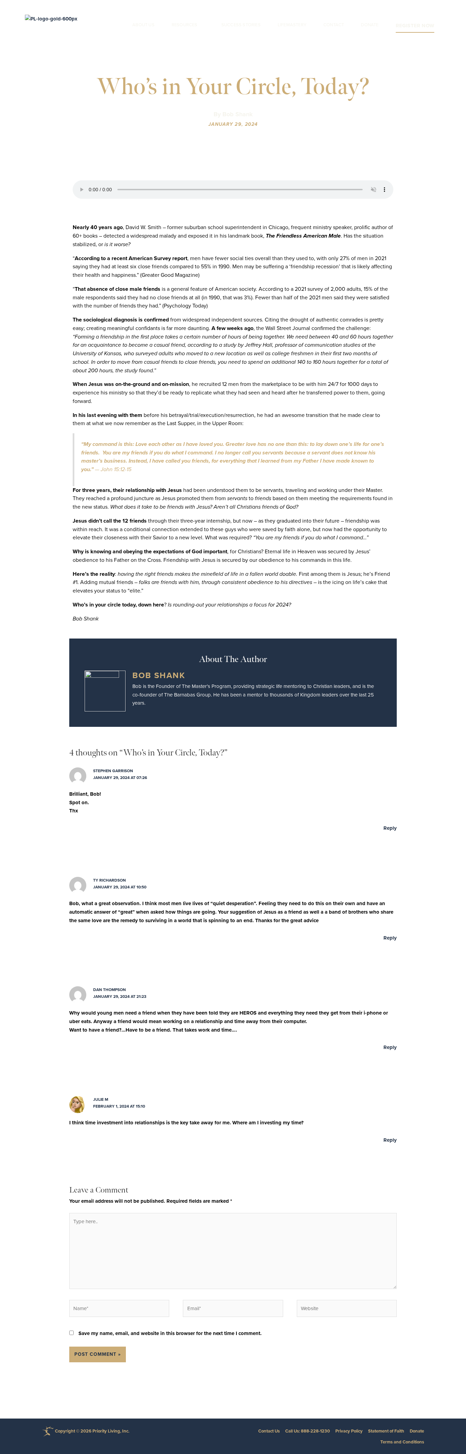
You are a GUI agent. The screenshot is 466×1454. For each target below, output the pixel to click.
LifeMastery (292, 24)
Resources (185, 24)
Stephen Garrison (113, 771)
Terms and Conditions (402, 1442)
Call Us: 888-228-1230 (307, 1431)
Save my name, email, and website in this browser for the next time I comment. (170, 1333)
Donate (369, 24)
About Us (143, 24)
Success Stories (241, 24)
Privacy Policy (349, 1431)
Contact (333, 24)
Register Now (415, 25)
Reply (390, 828)
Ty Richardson (109, 880)
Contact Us (269, 1431)
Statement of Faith (386, 1431)
